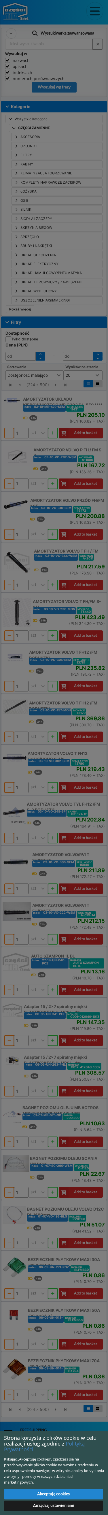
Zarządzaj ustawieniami (53, 1506)
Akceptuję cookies (53, 1494)
